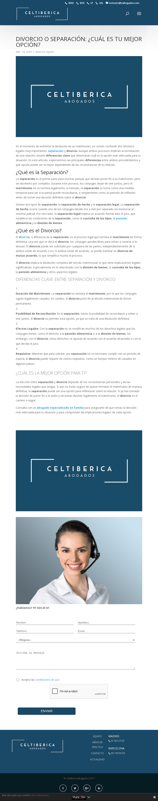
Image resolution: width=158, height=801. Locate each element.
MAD (71, 3)
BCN (82, 3)
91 (35, 608)
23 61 (45, 608)
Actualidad (97, 759)
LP (92, 3)
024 (39, 608)
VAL (101, 3)
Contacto (97, 753)
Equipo (97, 736)
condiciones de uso (47, 679)
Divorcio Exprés (44, 52)
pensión (121, 218)
